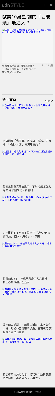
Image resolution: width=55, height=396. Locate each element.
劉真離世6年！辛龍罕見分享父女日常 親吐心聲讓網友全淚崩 (26, 280)
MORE (48, 101)
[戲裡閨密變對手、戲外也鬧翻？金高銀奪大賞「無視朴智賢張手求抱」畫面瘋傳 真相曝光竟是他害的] (27, 305)
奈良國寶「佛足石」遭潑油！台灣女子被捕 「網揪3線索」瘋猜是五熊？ (27, 142)
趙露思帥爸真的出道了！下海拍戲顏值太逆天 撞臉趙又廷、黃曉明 (27, 188)
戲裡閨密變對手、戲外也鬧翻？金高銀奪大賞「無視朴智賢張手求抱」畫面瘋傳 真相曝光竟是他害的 (27, 328)
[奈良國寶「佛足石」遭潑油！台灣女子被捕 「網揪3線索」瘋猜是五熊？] (27, 121)
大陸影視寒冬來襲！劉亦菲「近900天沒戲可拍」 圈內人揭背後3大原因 (26, 234)
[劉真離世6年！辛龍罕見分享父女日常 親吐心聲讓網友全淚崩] (27, 259)
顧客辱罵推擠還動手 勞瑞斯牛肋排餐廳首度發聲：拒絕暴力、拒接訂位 (27, 376)
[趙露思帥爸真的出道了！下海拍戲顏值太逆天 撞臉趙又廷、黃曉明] (27, 167)
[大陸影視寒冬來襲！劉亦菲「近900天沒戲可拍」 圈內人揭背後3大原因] (27, 213)
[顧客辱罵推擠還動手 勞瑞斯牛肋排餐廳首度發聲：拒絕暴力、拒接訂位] (27, 355)
